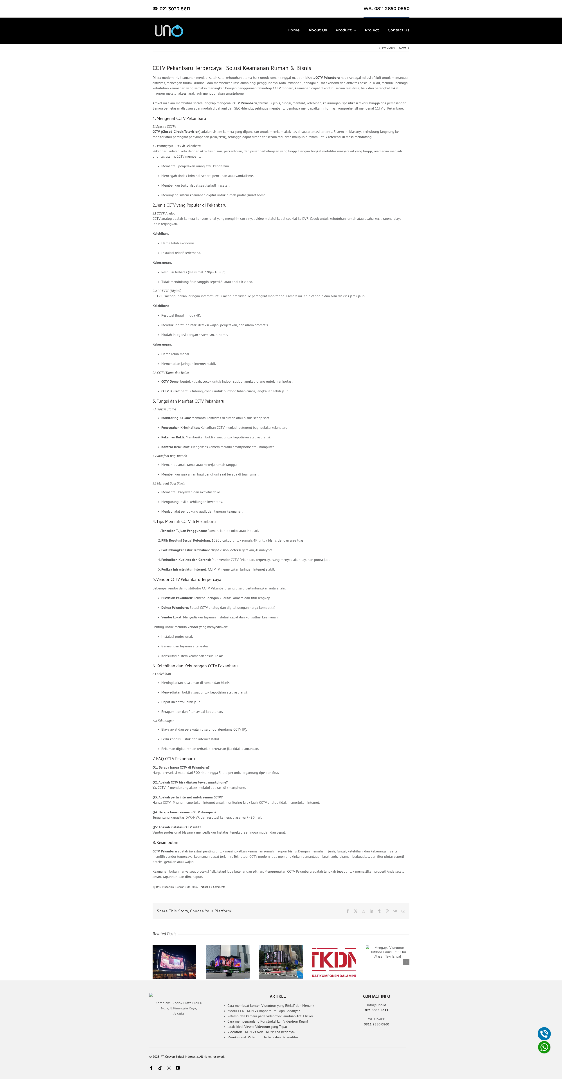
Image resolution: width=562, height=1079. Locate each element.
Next (402, 48)
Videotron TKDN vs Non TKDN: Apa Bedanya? (261, 1032)
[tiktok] (160, 1068)
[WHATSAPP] (544, 1047)
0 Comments (218, 886)
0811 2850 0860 (376, 1024)
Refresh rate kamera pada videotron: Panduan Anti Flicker (270, 1016)
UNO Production (165, 886)
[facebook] (151, 1068)
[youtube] (178, 1068)
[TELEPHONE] (544, 1033)
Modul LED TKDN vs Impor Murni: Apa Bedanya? (263, 1011)
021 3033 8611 (376, 1010)
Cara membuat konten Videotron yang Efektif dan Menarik (270, 1005)
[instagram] (169, 1068)
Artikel (204, 886)
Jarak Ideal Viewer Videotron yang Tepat (257, 1026)
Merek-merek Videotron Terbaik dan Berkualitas (262, 1037)
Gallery (174, 962)
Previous (388, 48)
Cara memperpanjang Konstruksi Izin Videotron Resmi (267, 1021)
